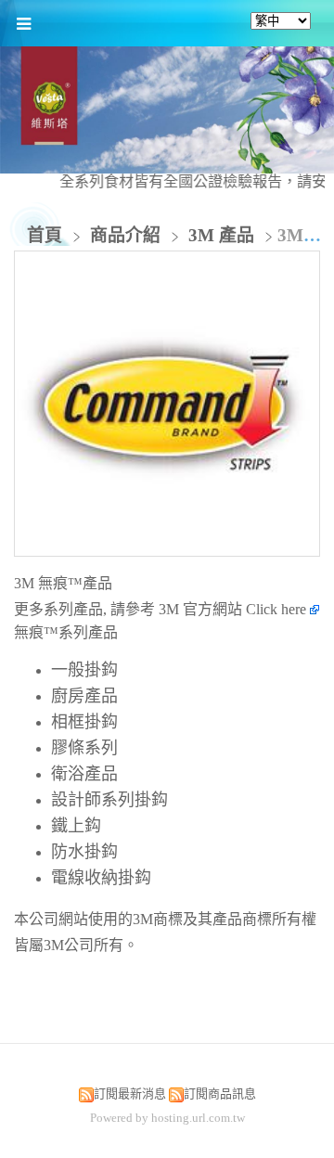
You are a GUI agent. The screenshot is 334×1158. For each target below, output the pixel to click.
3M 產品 (221, 235)
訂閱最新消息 (130, 1093)
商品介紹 (127, 235)
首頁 (44, 235)
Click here (278, 609)
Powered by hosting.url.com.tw (167, 1118)
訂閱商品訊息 (220, 1093)
